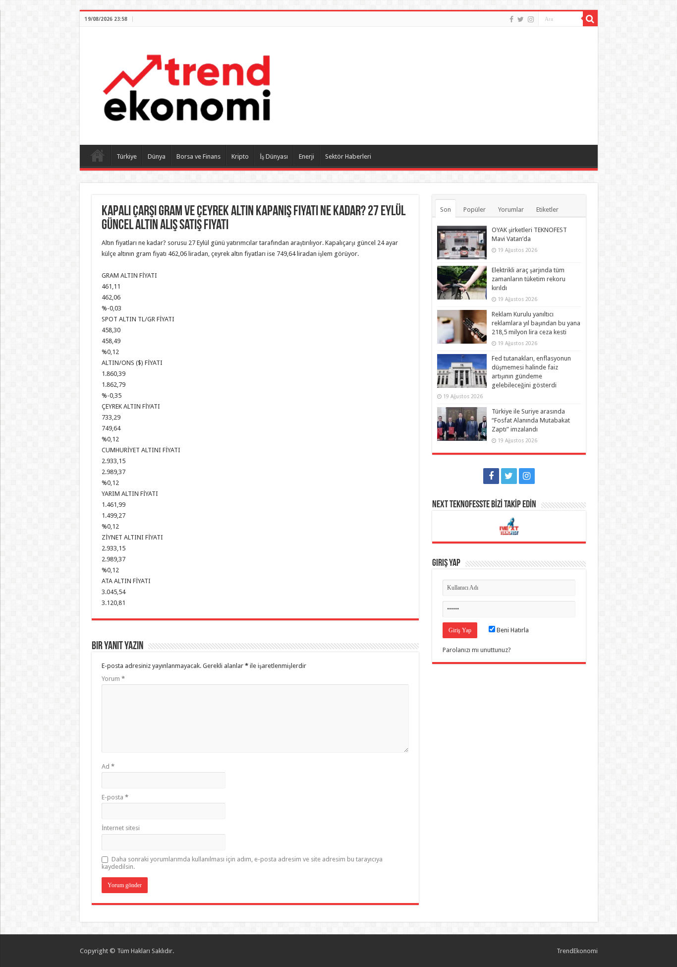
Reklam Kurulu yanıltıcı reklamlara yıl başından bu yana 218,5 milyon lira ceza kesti (536, 323)
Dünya (157, 156)
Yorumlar (511, 209)
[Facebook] (511, 19)
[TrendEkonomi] (186, 84)
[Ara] (590, 18)
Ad (108, 766)
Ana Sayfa (98, 155)
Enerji (306, 156)
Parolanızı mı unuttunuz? (477, 650)
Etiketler (547, 209)
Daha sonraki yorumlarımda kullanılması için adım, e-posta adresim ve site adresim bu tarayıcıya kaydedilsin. (242, 862)
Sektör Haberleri (348, 156)
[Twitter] (520, 19)
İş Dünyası (274, 156)
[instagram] (531, 19)
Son (445, 209)
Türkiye (126, 156)
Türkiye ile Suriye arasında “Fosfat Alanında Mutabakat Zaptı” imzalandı (531, 420)
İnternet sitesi (121, 828)
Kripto (240, 156)
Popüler (474, 209)
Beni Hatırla (512, 630)
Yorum (113, 678)
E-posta (115, 797)
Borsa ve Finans (198, 156)
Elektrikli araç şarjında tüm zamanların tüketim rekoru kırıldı (528, 279)
